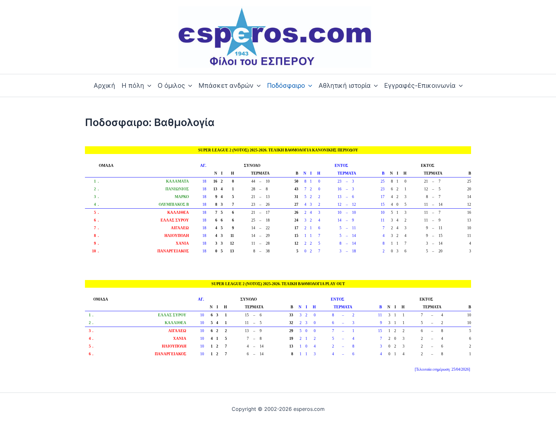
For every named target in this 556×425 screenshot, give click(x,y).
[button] (147, 85)
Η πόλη (133, 85)
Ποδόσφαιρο (286, 85)
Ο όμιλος (171, 85)
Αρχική (104, 85)
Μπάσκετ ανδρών (226, 85)
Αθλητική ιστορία (345, 85)
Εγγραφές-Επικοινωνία (420, 85)
